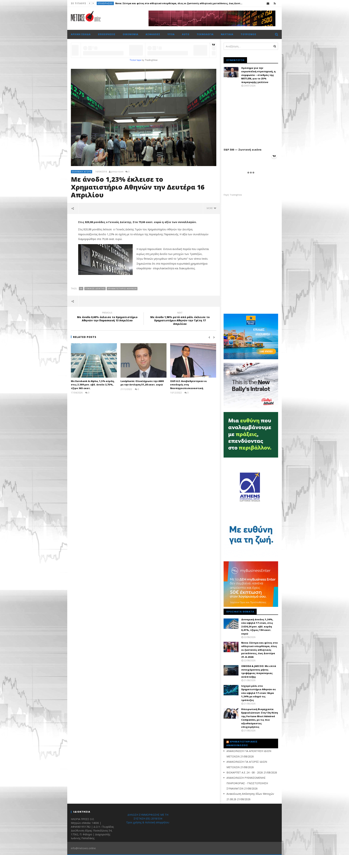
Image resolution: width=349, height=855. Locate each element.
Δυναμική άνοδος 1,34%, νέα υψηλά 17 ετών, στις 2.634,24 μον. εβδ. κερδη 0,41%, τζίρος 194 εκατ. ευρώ (257, 626)
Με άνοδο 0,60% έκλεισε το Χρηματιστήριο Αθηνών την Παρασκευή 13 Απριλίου (107, 317)
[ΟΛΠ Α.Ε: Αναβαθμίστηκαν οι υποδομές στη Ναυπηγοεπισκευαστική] (193, 360)
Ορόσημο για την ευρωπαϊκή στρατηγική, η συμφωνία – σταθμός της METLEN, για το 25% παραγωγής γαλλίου (258, 75)
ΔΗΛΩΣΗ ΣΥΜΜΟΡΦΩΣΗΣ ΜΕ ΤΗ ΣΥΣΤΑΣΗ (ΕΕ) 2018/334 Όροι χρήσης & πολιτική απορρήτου (147, 818)
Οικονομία (130, 34)
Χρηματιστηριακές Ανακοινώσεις (242, 743)
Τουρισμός (248, 34)
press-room (117, 171)
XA (81, 288)
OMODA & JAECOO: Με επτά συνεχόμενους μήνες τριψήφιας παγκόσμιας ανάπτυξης (158, 3)
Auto (101, 3)
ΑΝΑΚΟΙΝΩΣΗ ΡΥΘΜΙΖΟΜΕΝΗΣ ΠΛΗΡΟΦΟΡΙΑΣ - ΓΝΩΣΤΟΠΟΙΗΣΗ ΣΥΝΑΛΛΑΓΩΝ (247, 783)
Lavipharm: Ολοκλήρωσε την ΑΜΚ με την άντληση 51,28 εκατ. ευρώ (142, 382)
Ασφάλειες (153, 34)
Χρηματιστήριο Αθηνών (122, 288)
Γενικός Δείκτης (95, 288)
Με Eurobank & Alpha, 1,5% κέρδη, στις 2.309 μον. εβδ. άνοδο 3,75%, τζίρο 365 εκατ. (93, 384)
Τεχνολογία (205, 34)
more (210, 208)
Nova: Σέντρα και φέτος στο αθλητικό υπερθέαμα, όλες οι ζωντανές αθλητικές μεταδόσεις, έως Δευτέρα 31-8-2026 (259, 650)
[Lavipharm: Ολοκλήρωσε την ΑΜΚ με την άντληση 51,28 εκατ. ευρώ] (144, 360)
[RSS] (274, 3)
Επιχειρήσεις (106, 34)
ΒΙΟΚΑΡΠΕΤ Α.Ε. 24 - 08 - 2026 (244, 772)
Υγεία (171, 34)
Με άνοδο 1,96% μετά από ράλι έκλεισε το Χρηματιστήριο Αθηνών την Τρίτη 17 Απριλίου (180, 319)
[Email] (268, 3)
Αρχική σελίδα (81, 34)
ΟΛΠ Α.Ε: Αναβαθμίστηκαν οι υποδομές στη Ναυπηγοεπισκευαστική (188, 384)
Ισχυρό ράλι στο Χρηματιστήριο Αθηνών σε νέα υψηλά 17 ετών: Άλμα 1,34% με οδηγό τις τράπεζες (258, 693)
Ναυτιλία (227, 34)
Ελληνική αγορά (81, 171)
